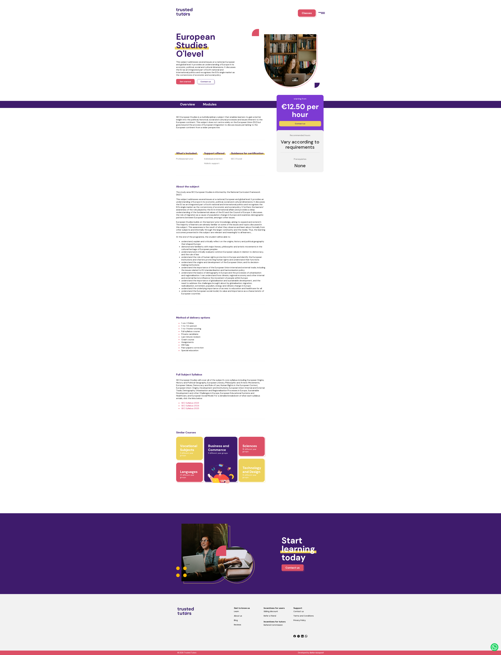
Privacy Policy (299, 620)
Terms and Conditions (303, 616)
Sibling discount (271, 611)
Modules (210, 104)
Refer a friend (270, 616)
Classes (307, 13)
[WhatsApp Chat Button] (494, 647)
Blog (236, 620)
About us (238, 616)
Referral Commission (273, 625)
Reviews (237, 624)
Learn (236, 611)
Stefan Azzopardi (316, 652)
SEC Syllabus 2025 (190, 408)
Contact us (298, 611)
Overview (187, 104)
